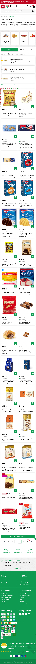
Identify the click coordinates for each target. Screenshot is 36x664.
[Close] (34, 596)
